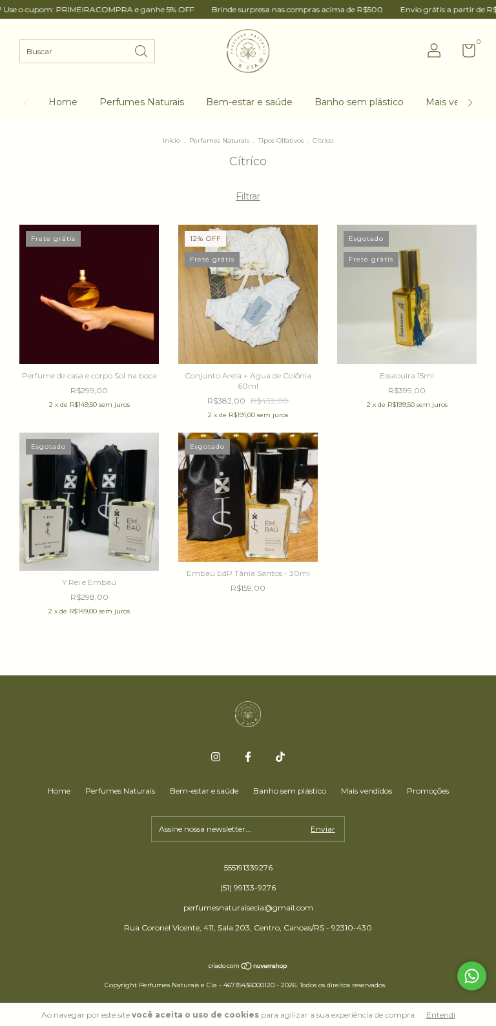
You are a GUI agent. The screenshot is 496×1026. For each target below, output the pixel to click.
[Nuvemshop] (248, 967)
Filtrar (248, 196)
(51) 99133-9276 (248, 887)
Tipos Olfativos (281, 140)
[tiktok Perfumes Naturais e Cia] (280, 757)
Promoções (428, 790)
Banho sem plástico (359, 102)
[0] (464, 53)
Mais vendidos (366, 790)
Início (171, 140)
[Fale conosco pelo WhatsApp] (471, 975)
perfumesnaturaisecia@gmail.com (248, 907)
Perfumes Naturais (141, 102)
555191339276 (248, 867)
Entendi (440, 1015)
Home (63, 102)
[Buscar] (142, 50)
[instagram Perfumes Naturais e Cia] (216, 757)
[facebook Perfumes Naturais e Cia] (248, 757)
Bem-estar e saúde (249, 102)
